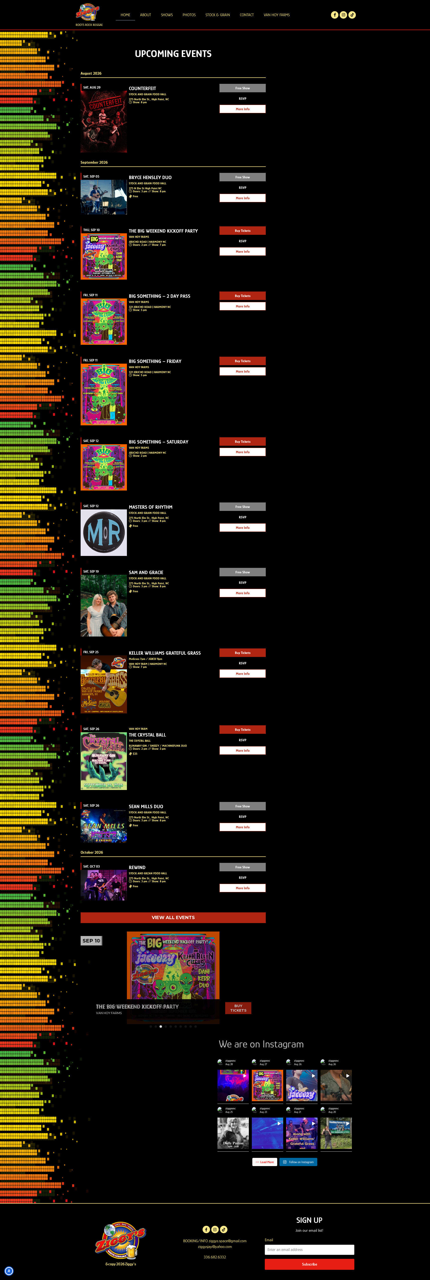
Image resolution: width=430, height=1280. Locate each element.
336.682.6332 (215, 1257)
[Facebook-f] (334, 15)
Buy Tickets (243, 231)
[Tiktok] (352, 15)
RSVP (242, 98)
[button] (151, 1026)
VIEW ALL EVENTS (173, 917)
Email (269, 1240)
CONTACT (247, 15)
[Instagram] (343, 15)
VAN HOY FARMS (277, 15)
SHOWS (167, 15)
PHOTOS (189, 15)
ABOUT (145, 15)
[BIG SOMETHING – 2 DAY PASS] (173, 978)
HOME (125, 15)
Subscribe (309, 1264)
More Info (243, 109)
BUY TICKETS (238, 1008)
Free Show (242, 88)
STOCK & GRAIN (218, 15)
